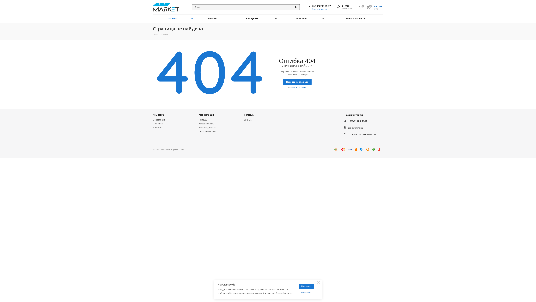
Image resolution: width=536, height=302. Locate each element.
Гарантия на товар (207, 131)
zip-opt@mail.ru (355, 127)
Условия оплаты (206, 123)
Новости (157, 127)
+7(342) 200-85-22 (321, 6)
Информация (206, 114)
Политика (158, 123)
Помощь (202, 119)
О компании (159, 119)
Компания (159, 114)
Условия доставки (207, 127)
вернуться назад (299, 87)
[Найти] (296, 7)
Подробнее (306, 292)
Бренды (248, 119)
